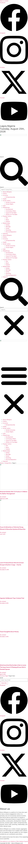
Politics (5, 193)
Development (9, 209)
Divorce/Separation (11, 232)
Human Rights (9, 204)
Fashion (8, 221)
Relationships (6, 223)
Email (1, 677)
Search (2, 156)
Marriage (8, 226)
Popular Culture (7, 216)
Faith (4, 205)
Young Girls (8, 463)
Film (7, 218)
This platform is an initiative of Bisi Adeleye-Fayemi (14, 841)
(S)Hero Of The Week (11, 214)
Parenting (8, 230)
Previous (2, 676)
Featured (5, 233)
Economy (5, 195)
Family (7, 228)
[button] (14, 292)
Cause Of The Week (11, 212)
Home (1, 463)
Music (7, 219)
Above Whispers (7, 192)
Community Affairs (11, 211)
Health (4, 199)
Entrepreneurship (10, 197)
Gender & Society (10, 202)
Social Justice (6, 200)
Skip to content (4, 1)
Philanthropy (6, 207)
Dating (7, 225)
